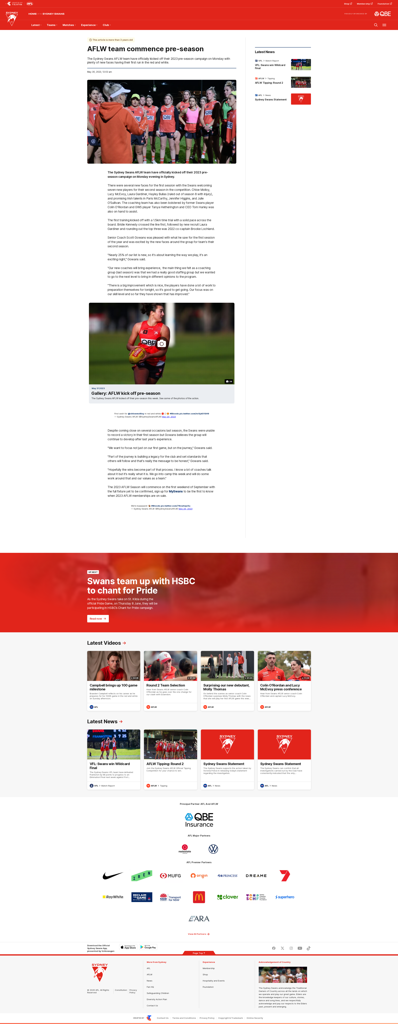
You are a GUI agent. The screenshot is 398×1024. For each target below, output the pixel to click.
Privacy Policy (133, 991)
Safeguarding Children (158, 993)
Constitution (121, 990)
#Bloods (174, 413)
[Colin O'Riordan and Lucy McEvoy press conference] (284, 681)
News (268, 95)
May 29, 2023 (169, 416)
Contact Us (152, 1005)
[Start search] (376, 25)
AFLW (149, 974)
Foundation (383, 3)
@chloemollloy (136, 413)
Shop (346, 3)
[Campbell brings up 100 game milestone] (113, 681)
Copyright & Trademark (230, 1018)
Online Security (255, 1018)
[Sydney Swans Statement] (283, 99)
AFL (148, 968)
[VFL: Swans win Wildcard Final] (283, 65)
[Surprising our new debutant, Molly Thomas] (227, 681)
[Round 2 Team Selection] (170, 681)
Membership (363, 3)
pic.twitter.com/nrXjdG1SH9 (194, 413)
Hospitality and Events (214, 980)
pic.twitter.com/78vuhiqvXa (175, 506)
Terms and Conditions (184, 1018)
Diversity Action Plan (157, 999)
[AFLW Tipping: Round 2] (283, 82)
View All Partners (197, 934)
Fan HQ (150, 987)
